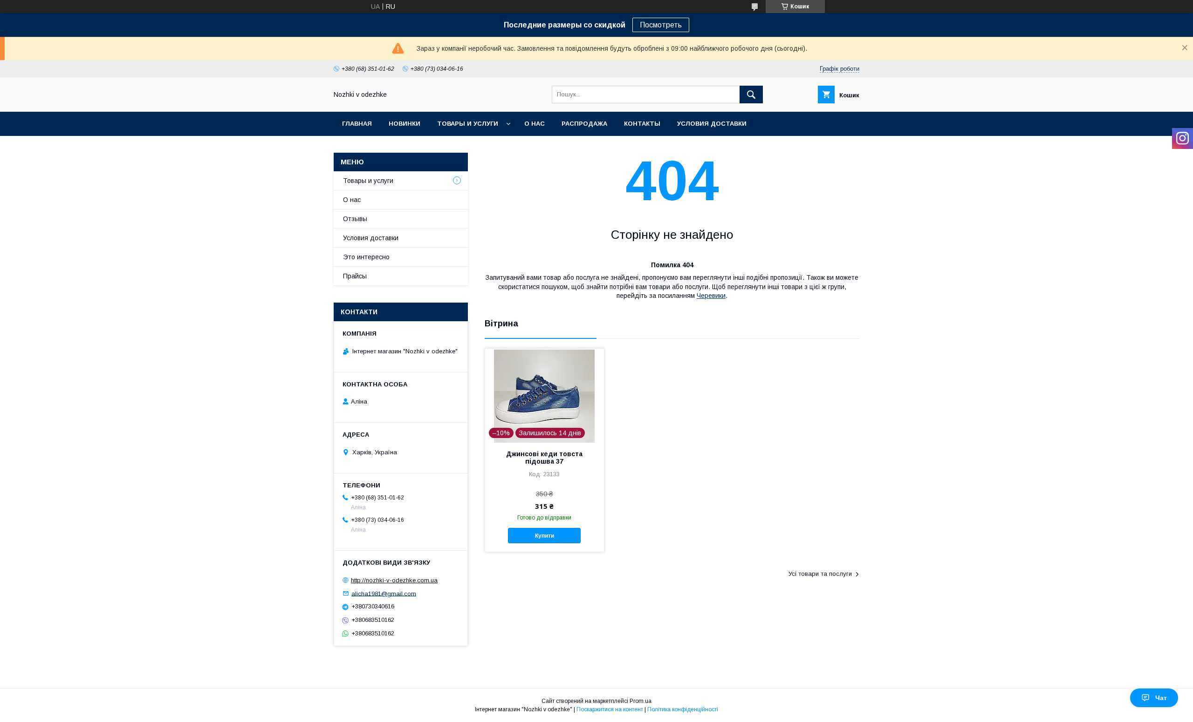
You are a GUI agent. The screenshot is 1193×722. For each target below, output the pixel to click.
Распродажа (584, 123)
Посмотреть (661, 25)
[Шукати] (751, 94)
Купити (544, 536)
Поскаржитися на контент (609, 709)
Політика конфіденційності (682, 709)
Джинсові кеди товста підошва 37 (544, 457)
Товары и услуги (467, 123)
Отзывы (355, 219)
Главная (357, 123)
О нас (534, 123)
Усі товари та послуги (820, 573)
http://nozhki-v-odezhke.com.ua (394, 580)
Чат (1161, 698)
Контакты (642, 123)
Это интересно (366, 257)
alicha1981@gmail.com (383, 593)
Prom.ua (640, 701)
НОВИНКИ (404, 123)
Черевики (711, 295)
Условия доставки (712, 123)
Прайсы (355, 276)
